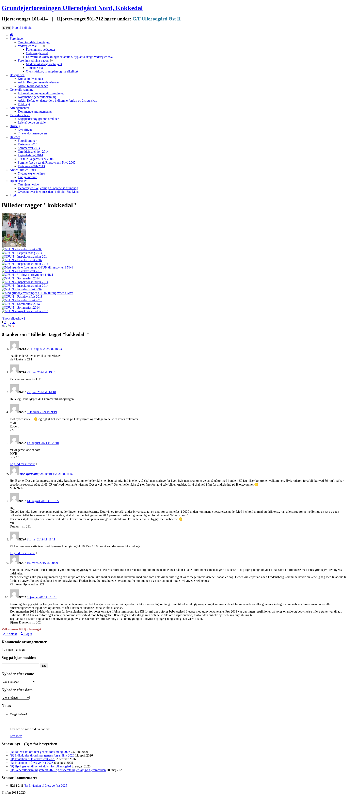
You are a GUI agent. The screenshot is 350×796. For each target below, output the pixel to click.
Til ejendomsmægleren (32, 133)
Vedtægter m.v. (30, 46)
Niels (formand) (29, 473)
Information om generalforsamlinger (41, 93)
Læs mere (16, 736)
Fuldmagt (24, 104)
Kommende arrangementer (35, 111)
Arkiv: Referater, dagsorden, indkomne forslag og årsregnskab (57, 100)
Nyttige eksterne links (32, 173)
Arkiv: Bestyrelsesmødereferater (38, 82)
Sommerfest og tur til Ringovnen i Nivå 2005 (47, 162)
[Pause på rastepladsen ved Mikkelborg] (27, 274)
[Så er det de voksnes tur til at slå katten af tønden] (22, 271)
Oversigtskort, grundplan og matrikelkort (52, 71)
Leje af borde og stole (32, 122)
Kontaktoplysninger (30, 78)
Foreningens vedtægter (40, 49)
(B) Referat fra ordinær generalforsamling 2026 (40, 751)
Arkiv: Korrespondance (33, 86)
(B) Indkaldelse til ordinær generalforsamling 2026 (42, 755)
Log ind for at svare (22, 464)
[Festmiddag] (14, 245)
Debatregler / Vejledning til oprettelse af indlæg (48, 188)
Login (13, 195)
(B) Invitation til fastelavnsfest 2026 (32, 759)
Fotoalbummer (27, 140)
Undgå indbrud (27, 177)
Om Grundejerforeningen (34, 42)
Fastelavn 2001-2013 (31, 166)
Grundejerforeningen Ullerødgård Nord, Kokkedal (72, 8)
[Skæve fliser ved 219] (25, 285)
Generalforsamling (21, 89)
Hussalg (15, 126)
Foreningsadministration (34, 60)
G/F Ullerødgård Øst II (156, 18)
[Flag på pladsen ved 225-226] (25, 282)
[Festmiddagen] (37, 293)
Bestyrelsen (17, 75)
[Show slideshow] (13, 318)
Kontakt (11, 634)
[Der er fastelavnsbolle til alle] (22, 296)
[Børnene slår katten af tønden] (14, 228)
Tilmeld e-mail (35, 67)
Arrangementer (19, 108)
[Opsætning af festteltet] (21, 307)
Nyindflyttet (25, 129)
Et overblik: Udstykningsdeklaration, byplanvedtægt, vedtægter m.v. (69, 57)
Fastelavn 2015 (27, 144)
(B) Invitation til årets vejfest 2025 (31, 762)
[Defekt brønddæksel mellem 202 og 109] (25, 311)
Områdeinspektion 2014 (33, 151)
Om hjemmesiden (29, 184)
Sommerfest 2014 (29, 148)
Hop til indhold (22, 27)
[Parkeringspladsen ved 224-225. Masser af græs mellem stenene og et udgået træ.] (25, 263)
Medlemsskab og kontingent (44, 64)
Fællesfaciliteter (20, 115)
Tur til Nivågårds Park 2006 (35, 159)
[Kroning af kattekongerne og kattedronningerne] (22, 289)
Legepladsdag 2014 (30, 155)
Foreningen (17, 38)
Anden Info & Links (23, 170)
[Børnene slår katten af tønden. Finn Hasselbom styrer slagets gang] (22, 260)
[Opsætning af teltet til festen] (37, 267)
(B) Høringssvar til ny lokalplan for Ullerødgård (40, 766)
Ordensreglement (37, 53)
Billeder (15, 137)
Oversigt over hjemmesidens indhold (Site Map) (48, 191)
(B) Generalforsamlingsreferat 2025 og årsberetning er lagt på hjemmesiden (58, 770)
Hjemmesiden (18, 180)
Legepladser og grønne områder (38, 118)
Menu (6, 27)
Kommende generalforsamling (37, 97)
